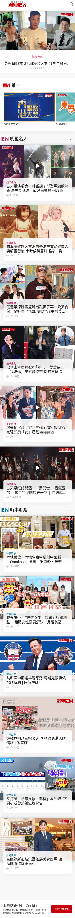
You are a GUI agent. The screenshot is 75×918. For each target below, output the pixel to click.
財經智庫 (11, 855)
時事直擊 (11, 553)
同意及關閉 (62, 908)
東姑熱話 (11, 423)
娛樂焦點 (11, 182)
